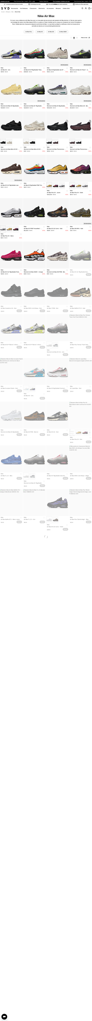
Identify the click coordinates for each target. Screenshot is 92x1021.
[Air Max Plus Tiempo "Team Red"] (80, 327)
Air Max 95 (40, 31)
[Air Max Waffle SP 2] (11, 502)
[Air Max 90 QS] (57, 415)
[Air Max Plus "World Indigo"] (80, 502)
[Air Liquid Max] (80, 371)
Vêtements (41, 8)
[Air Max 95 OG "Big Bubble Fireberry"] (11, 255)
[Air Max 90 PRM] (34, 415)
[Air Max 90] (11, 53)
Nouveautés (14, 8)
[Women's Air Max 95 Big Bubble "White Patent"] (11, 415)
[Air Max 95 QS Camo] (57, 211)
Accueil (3, 11)
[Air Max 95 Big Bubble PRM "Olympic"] (34, 168)
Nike (12, 11)
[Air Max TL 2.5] (11, 458)
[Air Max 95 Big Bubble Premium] (57, 371)
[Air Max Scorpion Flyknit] (11, 371)
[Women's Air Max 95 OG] (57, 327)
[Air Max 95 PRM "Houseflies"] (34, 211)
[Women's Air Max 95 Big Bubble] (11, 88)
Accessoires (50, 8)
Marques (58, 8)
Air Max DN (51, 31)
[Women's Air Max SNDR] (34, 255)
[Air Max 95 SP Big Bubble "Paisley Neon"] (34, 53)
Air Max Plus (29, 31)
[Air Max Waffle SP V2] (80, 291)
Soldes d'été (66, 8)
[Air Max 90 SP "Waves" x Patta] (11, 327)
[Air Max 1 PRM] (57, 291)
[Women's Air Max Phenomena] (57, 125)
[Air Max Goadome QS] (11, 291)
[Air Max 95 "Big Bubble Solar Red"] (57, 458)
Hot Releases (24, 8)
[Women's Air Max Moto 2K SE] (11, 125)
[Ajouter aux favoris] (21, 68)
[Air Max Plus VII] (57, 168)
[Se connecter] (85, 8)
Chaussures (33, 8)
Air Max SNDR (62, 31)
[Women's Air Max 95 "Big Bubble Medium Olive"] (34, 458)
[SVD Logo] (5, 8)
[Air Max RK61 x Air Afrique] (34, 291)
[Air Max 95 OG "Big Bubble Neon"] (80, 255)
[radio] (71, 37)
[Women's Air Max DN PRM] (57, 255)
